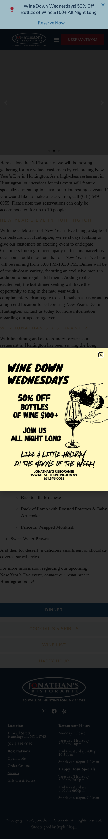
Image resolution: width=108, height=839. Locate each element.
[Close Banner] (103, 5)
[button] (101, 355)
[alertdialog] (54, 14)
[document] (54, 419)
